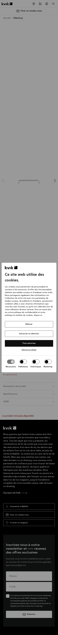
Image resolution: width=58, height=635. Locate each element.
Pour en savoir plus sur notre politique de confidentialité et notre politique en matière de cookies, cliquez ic (28, 312)
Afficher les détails (29, 350)
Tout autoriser (29, 343)
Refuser (29, 324)
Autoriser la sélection (29, 334)
